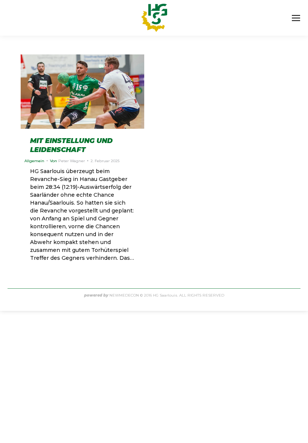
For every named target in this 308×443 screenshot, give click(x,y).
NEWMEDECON (124, 295)
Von (67, 160)
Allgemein (34, 160)
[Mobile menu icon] (295, 18)
